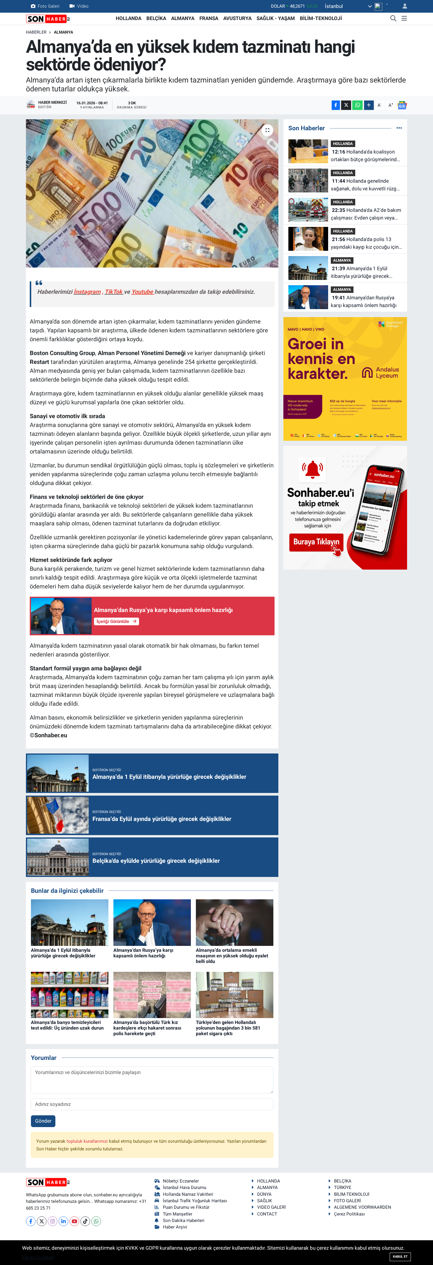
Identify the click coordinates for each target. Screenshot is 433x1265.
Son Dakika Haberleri (183, 1220)
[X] (42, 1221)
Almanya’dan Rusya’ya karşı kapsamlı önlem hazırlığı (143, 953)
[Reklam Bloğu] (345, 378)
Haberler (36, 32)
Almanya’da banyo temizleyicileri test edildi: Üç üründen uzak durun (67, 1025)
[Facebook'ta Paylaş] (336, 105)
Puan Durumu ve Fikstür (186, 1207)
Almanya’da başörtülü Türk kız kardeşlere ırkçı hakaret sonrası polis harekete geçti (147, 1028)
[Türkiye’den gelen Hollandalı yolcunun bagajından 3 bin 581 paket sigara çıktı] (234, 994)
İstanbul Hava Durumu (184, 1187)
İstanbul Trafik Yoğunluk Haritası (195, 1200)
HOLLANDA (128, 18)
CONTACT (267, 1214)
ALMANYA (182, 18)
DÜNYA (264, 1194)
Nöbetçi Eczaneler (181, 1181)
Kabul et (400, 1257)
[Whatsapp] (96, 1221)
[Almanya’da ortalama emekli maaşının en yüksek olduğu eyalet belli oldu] (234, 922)
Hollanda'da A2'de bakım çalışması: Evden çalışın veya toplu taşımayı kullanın (366, 214)
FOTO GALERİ (347, 1200)
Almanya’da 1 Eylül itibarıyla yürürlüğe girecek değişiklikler (63, 953)
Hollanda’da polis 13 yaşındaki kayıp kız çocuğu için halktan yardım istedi (365, 243)
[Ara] (393, 18)
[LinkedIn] (63, 1221)
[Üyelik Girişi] (402, 6)
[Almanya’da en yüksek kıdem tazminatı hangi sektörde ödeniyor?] (152, 193)
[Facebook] (31, 1221)
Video (83, 6)
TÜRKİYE (342, 1187)
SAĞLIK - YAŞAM (276, 18)
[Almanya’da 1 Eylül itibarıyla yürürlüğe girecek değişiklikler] (69, 922)
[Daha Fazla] (369, 105)
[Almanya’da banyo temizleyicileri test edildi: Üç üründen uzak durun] (69, 994)
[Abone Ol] (402, 105)
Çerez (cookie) (38, 1257)
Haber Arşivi (175, 1227)
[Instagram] (52, 1221)
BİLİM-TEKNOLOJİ (321, 18)
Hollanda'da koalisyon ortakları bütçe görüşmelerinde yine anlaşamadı (365, 156)
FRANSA (208, 18)
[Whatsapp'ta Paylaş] (357, 105)
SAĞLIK (264, 1200)
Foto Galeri (49, 6)
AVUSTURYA (237, 18)
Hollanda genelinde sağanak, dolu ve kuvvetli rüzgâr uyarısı (366, 185)
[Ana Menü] (404, 18)
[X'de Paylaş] (346, 105)
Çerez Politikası (349, 1214)
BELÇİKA (156, 18)
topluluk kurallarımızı (88, 1141)
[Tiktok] (85, 1221)
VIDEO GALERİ (271, 1207)
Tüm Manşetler (177, 1214)
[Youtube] (74, 1221)
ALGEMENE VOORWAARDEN (362, 1207)
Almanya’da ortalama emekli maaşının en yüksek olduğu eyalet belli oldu (232, 955)
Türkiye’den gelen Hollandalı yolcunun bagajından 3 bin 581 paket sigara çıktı (228, 1028)
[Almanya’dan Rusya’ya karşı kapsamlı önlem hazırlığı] (152, 922)
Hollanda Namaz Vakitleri (188, 1194)
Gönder (43, 1121)
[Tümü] (399, 128)
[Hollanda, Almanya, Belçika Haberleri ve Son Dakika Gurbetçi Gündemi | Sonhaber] (48, 18)
